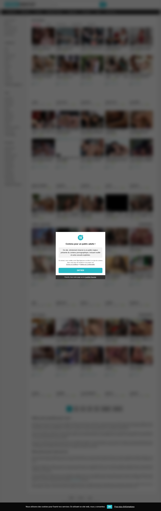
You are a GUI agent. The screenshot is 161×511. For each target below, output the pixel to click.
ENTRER (80, 270)
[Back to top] (153, 503)
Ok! (109, 507)
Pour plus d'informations (124, 507)
